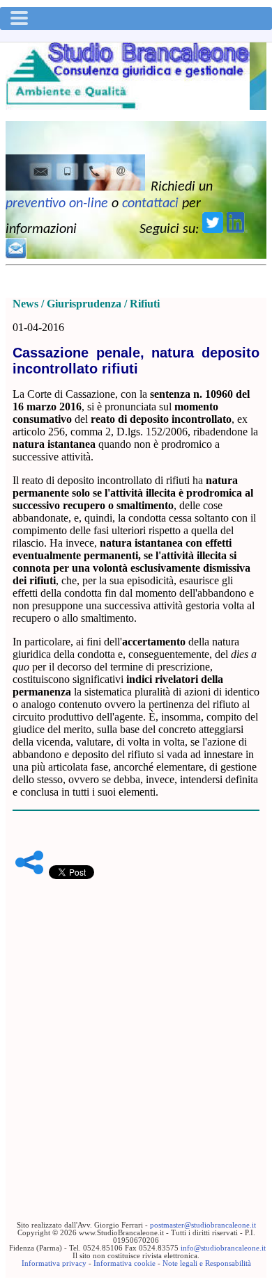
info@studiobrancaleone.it (223, 1248)
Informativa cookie (124, 1263)
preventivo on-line (57, 204)
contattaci (150, 204)
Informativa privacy (54, 1263)
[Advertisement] (136, 1028)
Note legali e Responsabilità (207, 1263)
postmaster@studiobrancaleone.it (203, 1225)
